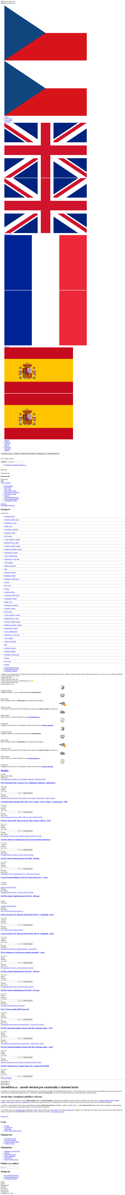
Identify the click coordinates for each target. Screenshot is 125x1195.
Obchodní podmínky (10, 1140)
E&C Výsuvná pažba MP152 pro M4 (15, 1009)
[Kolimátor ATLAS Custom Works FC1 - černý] (20, 874)
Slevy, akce (7, 489)
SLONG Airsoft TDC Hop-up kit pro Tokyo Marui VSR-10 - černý (26, 821)
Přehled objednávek (10, 1154)
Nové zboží (7, 487)
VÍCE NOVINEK (6, 1078)
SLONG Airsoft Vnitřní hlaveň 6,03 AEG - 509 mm (20, 971)
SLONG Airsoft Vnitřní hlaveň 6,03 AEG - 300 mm (20, 896)
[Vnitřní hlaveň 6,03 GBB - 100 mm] (17, 855)
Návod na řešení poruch (11, 1159)
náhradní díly (26, 1102)
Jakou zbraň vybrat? (10, 491)
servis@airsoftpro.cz (33, 717)
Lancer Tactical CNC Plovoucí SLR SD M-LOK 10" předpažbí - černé (27, 934)
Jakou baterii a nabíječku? (11, 492)
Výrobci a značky (9, 1143)
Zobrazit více (4, 1116)
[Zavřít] (1, 471)
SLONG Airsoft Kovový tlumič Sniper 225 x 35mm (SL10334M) (25, 1066)
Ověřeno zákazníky (47, 725)
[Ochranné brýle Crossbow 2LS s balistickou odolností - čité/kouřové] (23, 779)
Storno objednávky (9, 1156)
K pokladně (7, 483)
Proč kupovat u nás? (10, 494)
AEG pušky (54, 1110)
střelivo (112, 1100)
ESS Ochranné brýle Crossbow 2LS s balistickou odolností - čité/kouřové (28, 783)
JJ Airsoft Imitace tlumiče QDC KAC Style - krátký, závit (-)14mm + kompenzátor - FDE (34, 802)
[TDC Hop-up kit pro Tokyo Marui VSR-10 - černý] (21, 817)
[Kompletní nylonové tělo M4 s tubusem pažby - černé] (22, 1043)
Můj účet (7, 1153)
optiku (8, 1102)
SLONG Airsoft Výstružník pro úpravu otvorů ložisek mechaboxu (25, 840)
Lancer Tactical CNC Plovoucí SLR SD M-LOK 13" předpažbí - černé (27, 915)
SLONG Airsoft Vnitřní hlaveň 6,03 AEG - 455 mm (20, 990)
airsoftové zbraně (104, 1100)
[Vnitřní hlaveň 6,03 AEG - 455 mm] (17, 986)
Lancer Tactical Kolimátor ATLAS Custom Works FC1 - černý (24, 877)
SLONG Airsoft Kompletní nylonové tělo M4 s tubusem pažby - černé (27, 1047)
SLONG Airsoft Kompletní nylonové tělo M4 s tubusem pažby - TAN (26, 1028)
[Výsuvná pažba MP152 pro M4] (13, 1005)
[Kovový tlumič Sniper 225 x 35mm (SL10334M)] (21, 1062)
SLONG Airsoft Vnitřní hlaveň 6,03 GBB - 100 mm (20, 858)
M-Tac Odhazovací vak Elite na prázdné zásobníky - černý (23, 952)
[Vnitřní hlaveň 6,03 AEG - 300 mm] (17, 892)
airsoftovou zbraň (21, 1110)
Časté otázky (8, 1158)
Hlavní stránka (8, 486)
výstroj (35, 1110)
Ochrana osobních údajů (11, 1142)
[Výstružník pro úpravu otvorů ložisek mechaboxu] (21, 836)
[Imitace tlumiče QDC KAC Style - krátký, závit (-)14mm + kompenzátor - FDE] (28, 798)
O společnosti (8, 1127)
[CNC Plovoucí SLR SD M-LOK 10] (12, 930)
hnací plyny (18, 1102)
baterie (12, 1102)
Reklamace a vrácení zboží (12, 1151)
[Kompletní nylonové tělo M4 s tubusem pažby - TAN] (22, 1024)
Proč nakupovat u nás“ (58, 1111)
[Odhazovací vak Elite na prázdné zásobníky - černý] (19, 949)
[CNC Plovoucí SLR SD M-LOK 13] (12, 911)
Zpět (2, 483)
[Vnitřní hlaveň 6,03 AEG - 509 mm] (17, 968)
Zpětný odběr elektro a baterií (12, 1131)
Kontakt (6, 496)
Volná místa (7, 1129)
